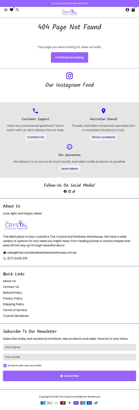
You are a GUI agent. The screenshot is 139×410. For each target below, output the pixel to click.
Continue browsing (69, 57)
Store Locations (103, 137)
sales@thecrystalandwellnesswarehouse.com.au (40, 252)
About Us (9, 281)
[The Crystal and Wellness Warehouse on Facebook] (65, 191)
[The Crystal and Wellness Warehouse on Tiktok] (73, 191)
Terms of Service (15, 310)
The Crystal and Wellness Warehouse (79, 396)
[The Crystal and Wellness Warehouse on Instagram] (69, 75)
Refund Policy (12, 293)
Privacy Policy (12, 298)
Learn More (69, 169)
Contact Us (35, 137)
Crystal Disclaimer (16, 316)
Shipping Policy (13, 304)
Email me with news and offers (25, 365)
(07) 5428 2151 (15, 258)
